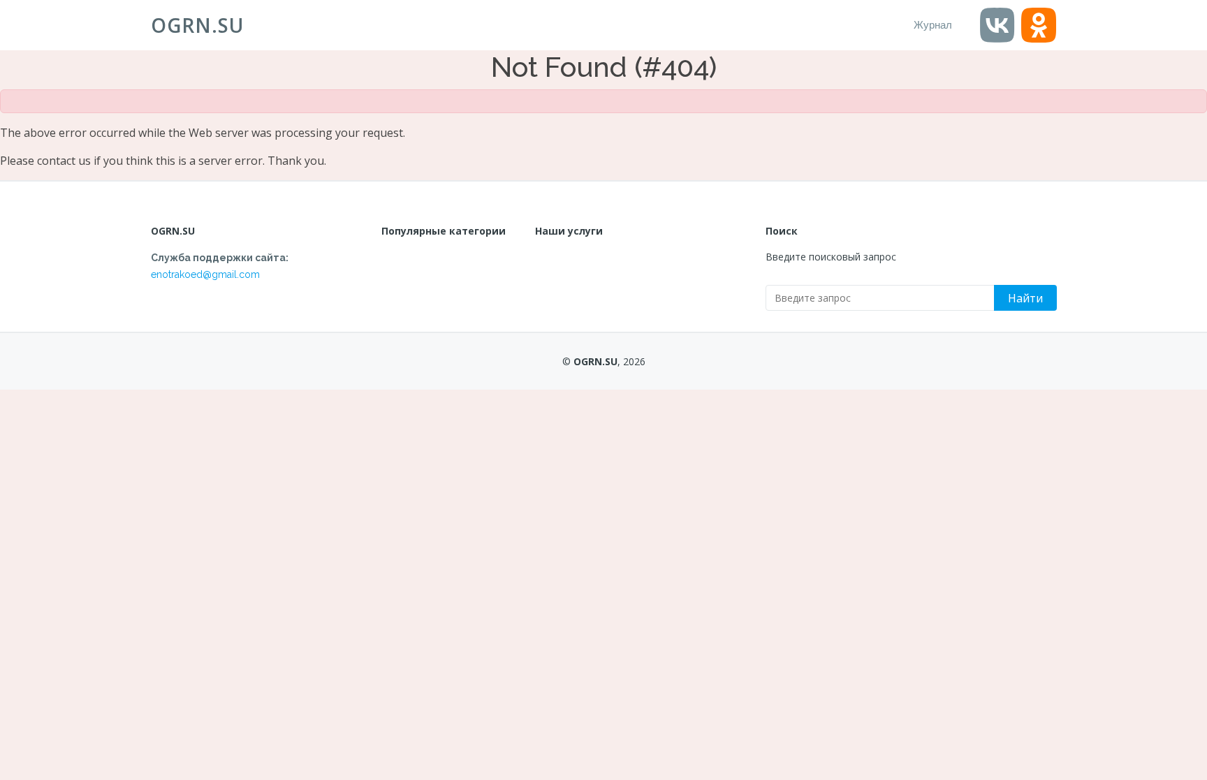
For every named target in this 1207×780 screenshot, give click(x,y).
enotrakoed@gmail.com (205, 274)
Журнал (933, 24)
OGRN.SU (197, 25)
